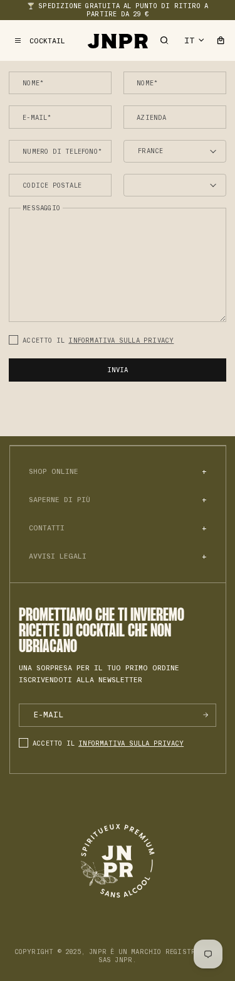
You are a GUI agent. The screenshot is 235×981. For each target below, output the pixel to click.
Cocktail (47, 40)
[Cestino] (221, 40)
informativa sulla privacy (121, 340)
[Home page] (118, 40)
